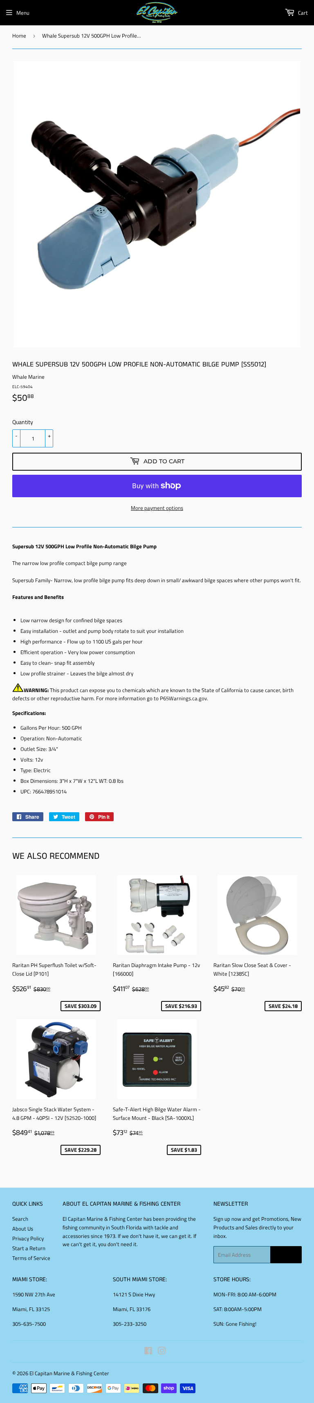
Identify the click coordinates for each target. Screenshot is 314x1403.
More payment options (157, 508)
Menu (22, 13)
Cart (302, 13)
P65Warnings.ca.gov (183, 698)
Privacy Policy (28, 1238)
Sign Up (286, 1255)
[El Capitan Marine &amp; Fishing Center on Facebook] (148, 1352)
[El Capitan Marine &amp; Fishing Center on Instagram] (162, 1352)
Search (20, 1219)
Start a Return (28, 1248)
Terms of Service (31, 1258)
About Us (22, 1228)
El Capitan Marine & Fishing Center (69, 1373)
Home (19, 35)
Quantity (22, 422)
